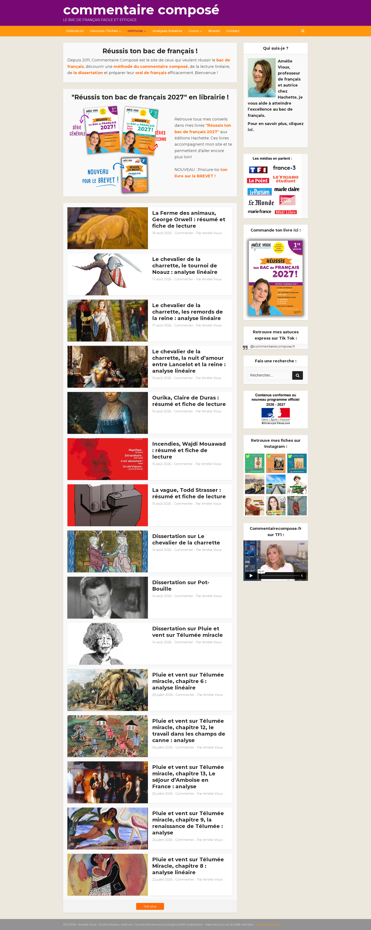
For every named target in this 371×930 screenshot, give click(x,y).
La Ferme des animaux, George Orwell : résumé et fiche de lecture (188, 219)
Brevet (214, 31)
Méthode (135, 31)
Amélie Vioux (212, 233)
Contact (232, 31)
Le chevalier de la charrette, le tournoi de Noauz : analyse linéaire (184, 265)
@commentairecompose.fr (272, 346)
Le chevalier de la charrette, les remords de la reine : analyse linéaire (187, 311)
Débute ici (75, 31)
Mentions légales (267, 924)
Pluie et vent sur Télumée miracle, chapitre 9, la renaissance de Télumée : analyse (188, 823)
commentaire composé (141, 9)
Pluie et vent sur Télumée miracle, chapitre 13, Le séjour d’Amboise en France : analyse (188, 777)
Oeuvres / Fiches (104, 31)
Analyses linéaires (167, 31)
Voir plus (150, 906)
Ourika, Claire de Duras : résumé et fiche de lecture (189, 401)
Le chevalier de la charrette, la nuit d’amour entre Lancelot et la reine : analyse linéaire (189, 361)
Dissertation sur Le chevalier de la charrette (186, 539)
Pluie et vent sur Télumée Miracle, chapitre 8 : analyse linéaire (188, 865)
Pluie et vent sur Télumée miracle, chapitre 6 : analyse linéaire (188, 681)
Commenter (184, 233)
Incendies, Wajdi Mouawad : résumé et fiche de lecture (189, 450)
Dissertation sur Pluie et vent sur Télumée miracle (187, 631)
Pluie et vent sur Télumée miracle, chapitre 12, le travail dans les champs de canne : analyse (188, 730)
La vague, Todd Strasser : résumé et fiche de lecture (189, 493)
